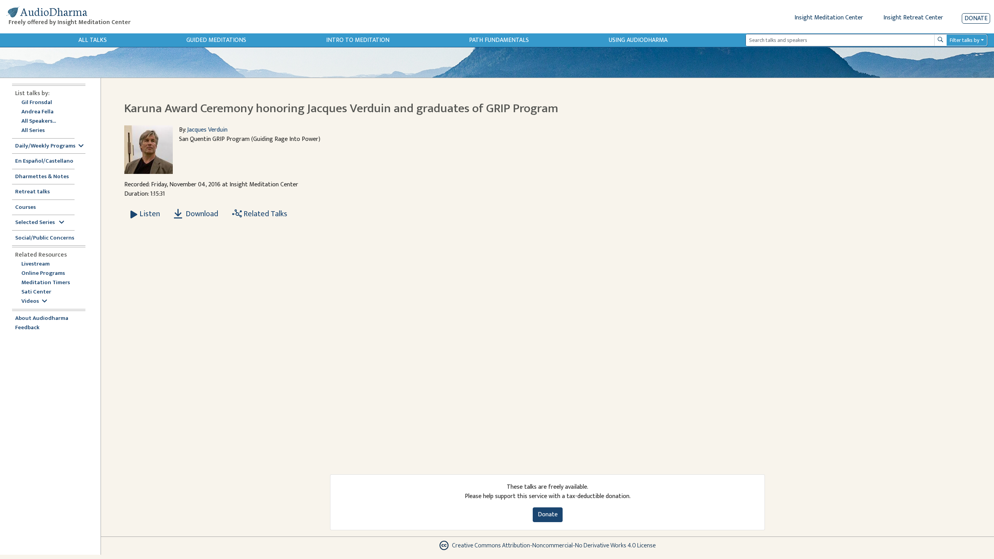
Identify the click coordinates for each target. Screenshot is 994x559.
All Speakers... (38, 121)
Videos (30, 301)
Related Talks (264, 213)
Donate (975, 18)
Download (201, 213)
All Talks (92, 40)
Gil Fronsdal (36, 102)
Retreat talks (32, 191)
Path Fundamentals (499, 40)
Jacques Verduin (207, 130)
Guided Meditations (216, 40)
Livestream (35, 264)
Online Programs (43, 273)
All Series (33, 130)
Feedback (27, 327)
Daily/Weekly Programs (45, 146)
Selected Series (35, 222)
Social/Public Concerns (44, 238)
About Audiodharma (41, 318)
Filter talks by (964, 40)
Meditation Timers (45, 282)
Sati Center (36, 292)
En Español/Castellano (44, 161)
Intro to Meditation (357, 40)
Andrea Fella (37, 112)
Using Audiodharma (638, 40)
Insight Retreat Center (913, 17)
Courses (25, 207)
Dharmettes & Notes (42, 176)
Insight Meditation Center (828, 17)
